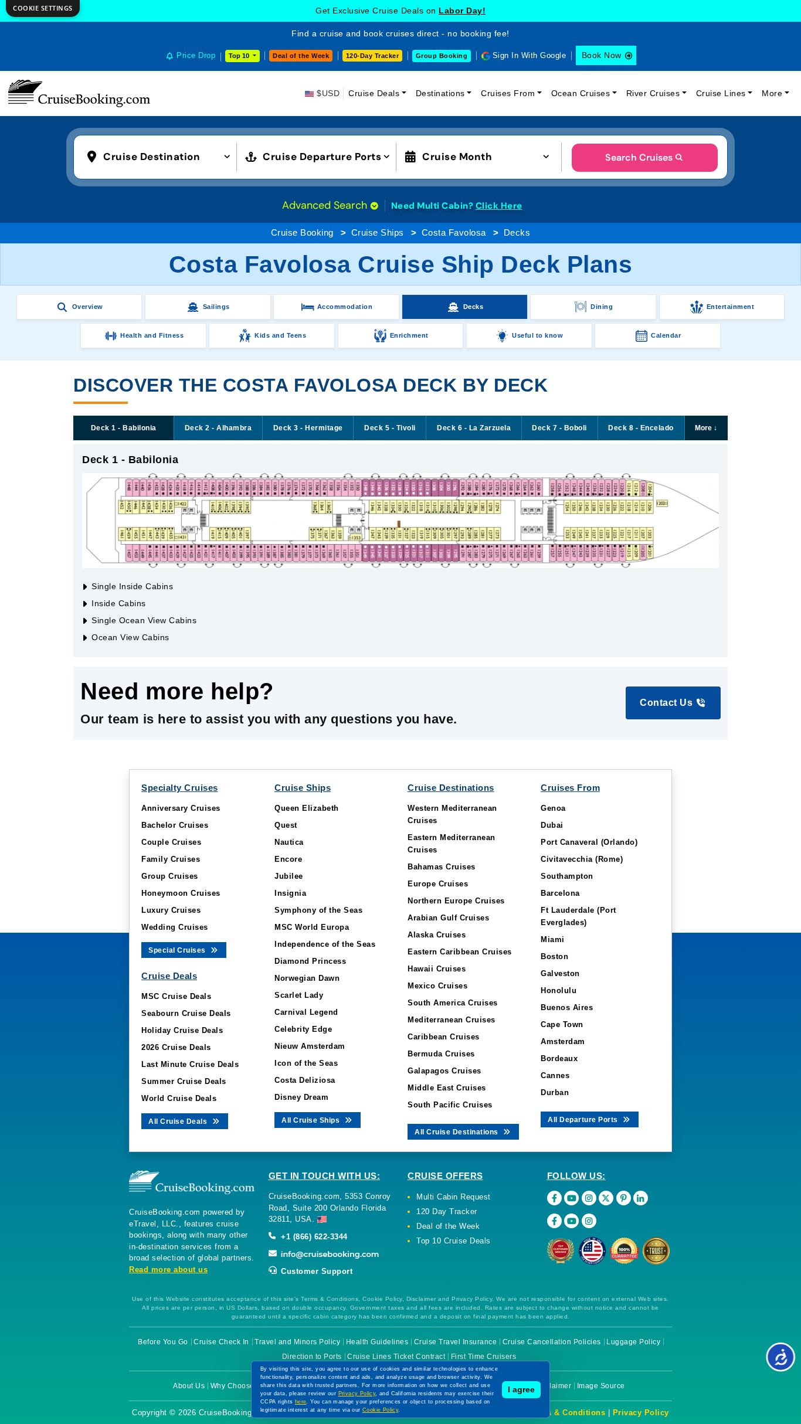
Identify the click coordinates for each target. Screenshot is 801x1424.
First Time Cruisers (484, 1356)
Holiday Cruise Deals (182, 1030)
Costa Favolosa (454, 232)
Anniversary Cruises (180, 808)
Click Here (499, 206)
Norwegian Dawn (307, 978)
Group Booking (442, 55)
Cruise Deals (373, 93)
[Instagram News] (589, 1221)
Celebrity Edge (303, 1029)
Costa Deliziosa (304, 1080)
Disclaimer (552, 1386)
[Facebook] (554, 1198)
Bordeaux (559, 1058)
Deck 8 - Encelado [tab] (641, 428)
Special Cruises (178, 950)
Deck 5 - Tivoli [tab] (390, 428)
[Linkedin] (640, 1198)
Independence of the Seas (324, 944)
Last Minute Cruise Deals (190, 1064)
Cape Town (562, 1024)
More (772, 93)
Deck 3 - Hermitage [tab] (308, 428)
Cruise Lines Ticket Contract (396, 1356)
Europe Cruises (438, 883)
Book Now (602, 55)
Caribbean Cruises (444, 1036)
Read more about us (168, 1269)
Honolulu (558, 990)
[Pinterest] (623, 1198)
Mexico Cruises (437, 985)
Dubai (552, 825)
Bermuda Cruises (441, 1053)
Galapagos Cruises (444, 1070)
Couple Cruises (171, 842)
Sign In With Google (529, 55)
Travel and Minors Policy (297, 1342)
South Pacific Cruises (450, 1104)
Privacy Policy (641, 1412)
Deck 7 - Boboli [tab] (559, 428)
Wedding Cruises (174, 927)
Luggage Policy (633, 1342)
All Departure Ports (584, 1120)
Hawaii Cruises (437, 968)
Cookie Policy (380, 1410)
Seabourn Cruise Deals (186, 1013)
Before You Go (163, 1342)
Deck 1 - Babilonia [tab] (124, 428)
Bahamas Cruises (442, 866)
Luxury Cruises (171, 910)
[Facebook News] (554, 1221)
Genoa (553, 808)
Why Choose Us (238, 1386)
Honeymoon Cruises (180, 893)
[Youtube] (571, 1198)
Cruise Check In (221, 1342)
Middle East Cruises (447, 1087)
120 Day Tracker (446, 1211)
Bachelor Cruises (174, 825)
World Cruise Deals (178, 1098)
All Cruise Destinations (457, 1132)
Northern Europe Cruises (456, 900)
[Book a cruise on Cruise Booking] (79, 93)
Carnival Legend (306, 1012)
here (301, 1402)
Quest (285, 825)
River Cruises (653, 93)
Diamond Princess (310, 961)
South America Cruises (453, 1002)
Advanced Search (326, 205)
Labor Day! (462, 10)
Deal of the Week (301, 55)
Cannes (555, 1075)
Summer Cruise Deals (183, 1081)
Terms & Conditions (566, 1412)
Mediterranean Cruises (451, 1019)
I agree (521, 1389)
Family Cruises (170, 859)
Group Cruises (169, 876)
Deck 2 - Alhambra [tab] (218, 428)
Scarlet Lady (298, 995)
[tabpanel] (400, 550)
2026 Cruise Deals (176, 1047)
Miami (553, 939)
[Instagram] (589, 1198)
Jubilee (288, 876)
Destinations (440, 93)
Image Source (601, 1386)
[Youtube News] (571, 1221)
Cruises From (508, 93)
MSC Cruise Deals (176, 996)
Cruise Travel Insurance (455, 1342)
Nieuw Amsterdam (309, 1046)
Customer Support (316, 1271)
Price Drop (196, 55)
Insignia (290, 893)
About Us (189, 1386)
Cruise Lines (721, 93)
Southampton (567, 876)
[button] (161, 155)
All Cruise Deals (178, 1121)
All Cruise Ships (311, 1120)
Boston (554, 956)
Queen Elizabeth (306, 808)
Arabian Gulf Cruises (448, 917)
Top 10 (240, 55)
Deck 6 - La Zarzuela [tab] (474, 428)
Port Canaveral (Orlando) (589, 842)
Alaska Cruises (437, 934)
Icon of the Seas (306, 1063)
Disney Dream (301, 1097)
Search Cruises (639, 157)
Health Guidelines (377, 1342)
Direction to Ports (312, 1356)
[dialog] (43, 8)
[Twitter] (606, 1198)
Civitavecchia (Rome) (582, 859)
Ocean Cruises (580, 93)
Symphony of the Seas (318, 910)
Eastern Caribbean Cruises (460, 951)
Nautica (289, 842)
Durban (555, 1092)
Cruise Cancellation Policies (552, 1342)
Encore (288, 859)
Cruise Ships (377, 232)
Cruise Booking (302, 232)
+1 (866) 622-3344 (313, 1236)
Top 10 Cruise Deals (453, 1240)
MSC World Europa (311, 927)
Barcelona (560, 893)
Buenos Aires (567, 1007)
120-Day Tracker (372, 55)
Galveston (560, 973)
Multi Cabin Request (453, 1196)
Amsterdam (563, 1041)
